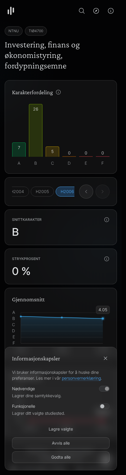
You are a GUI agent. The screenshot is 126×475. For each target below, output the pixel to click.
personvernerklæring (81, 378)
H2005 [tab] (42, 191)
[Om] (111, 11)
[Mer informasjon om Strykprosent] (107, 259)
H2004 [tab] (17, 191)
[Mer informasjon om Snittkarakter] (107, 220)
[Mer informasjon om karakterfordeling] (58, 92)
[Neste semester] (103, 192)
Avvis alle (61, 442)
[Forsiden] (11, 11)
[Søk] (82, 11)
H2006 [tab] (67, 191)
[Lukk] (105, 358)
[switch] (104, 406)
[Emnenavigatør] (96, 11)
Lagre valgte (61, 428)
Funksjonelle (23, 406)
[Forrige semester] (86, 192)
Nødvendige (23, 388)
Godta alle (61, 457)
